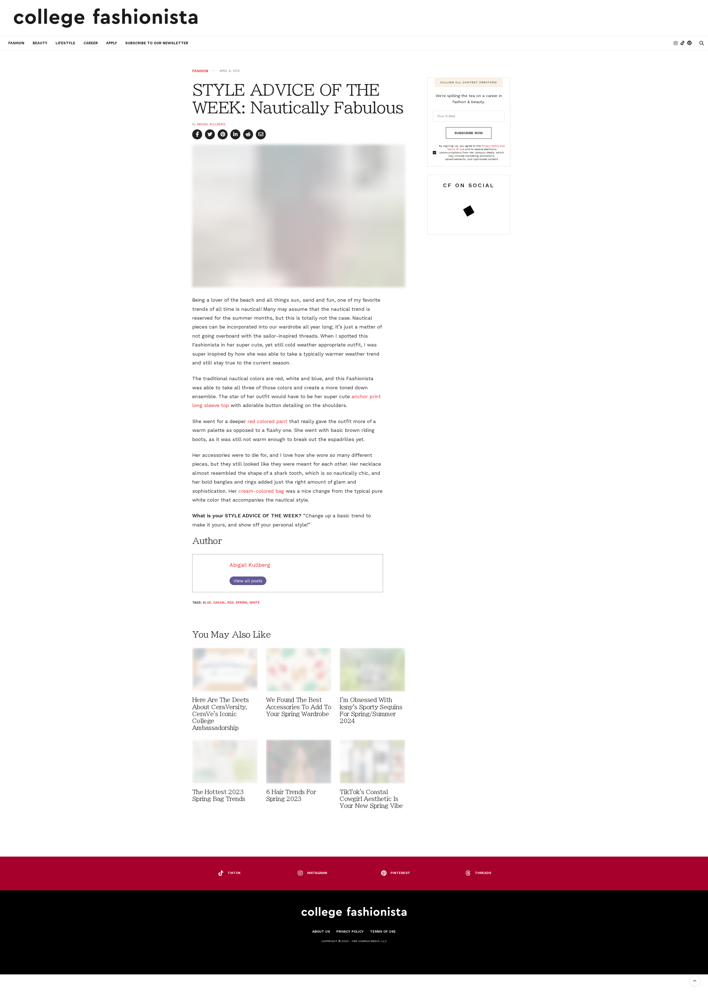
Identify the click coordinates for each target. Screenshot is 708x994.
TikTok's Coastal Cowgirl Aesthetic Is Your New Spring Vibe (371, 799)
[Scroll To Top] (695, 981)
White (254, 602)
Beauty (40, 43)
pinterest (400, 873)
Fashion (16, 43)
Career (91, 43)
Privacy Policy (350, 931)
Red (230, 602)
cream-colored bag (261, 491)
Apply (111, 43)
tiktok (234, 873)
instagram (317, 873)
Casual (219, 602)
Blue (207, 602)
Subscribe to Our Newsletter (156, 43)
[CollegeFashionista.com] (106, 18)
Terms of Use (383, 931)
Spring (242, 602)
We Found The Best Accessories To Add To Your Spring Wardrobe (298, 707)
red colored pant (267, 421)
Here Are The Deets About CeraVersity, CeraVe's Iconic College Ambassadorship (220, 714)
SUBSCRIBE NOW (468, 133)
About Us (321, 931)
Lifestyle (65, 43)
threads (483, 873)
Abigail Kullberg (211, 124)
